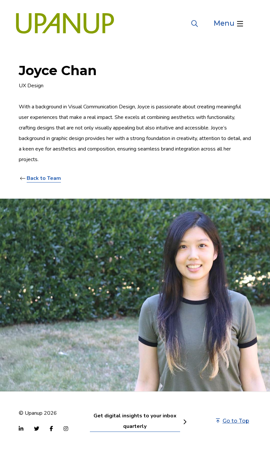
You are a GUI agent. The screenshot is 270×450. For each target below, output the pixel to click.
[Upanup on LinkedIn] (21, 428)
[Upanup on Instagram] (66, 428)
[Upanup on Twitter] (36, 428)
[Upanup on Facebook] (51, 428)
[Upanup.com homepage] (65, 23)
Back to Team (44, 178)
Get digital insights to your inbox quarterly (135, 421)
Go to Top (236, 421)
